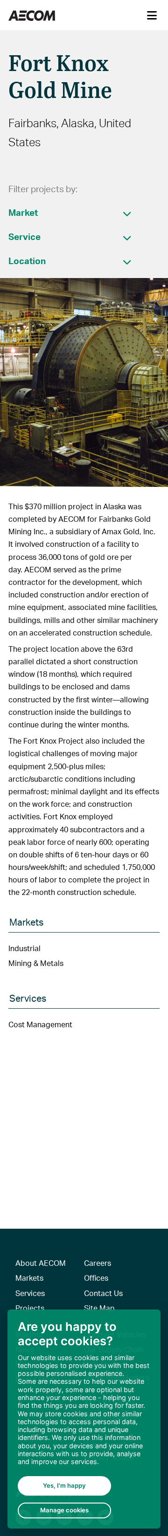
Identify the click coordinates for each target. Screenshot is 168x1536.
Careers (97, 1263)
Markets (29, 1278)
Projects (29, 1308)
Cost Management (40, 1024)
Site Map (99, 1308)
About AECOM (40, 1263)
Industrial (24, 948)
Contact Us (103, 1293)
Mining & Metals (35, 963)
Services (30, 1293)
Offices (96, 1278)
